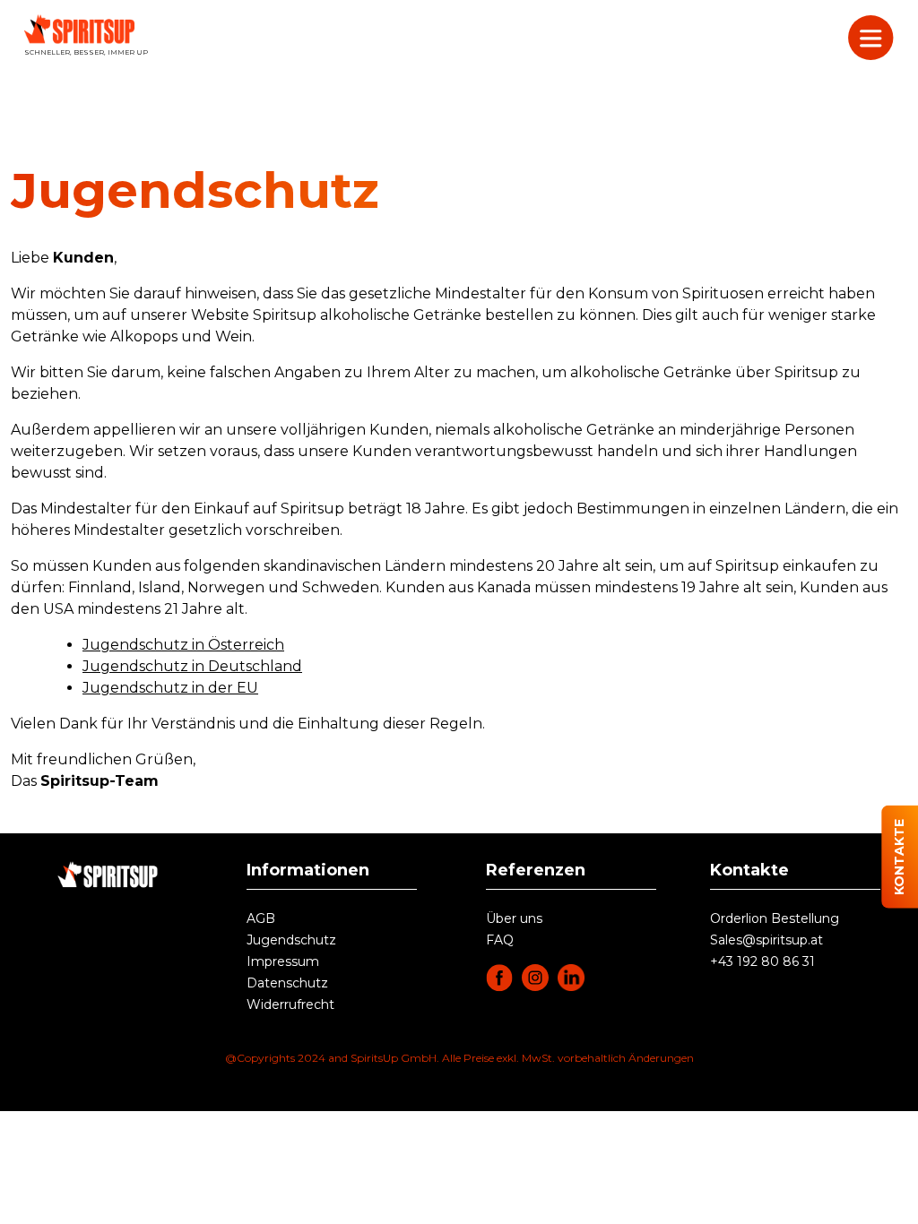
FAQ (500, 940)
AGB (261, 918)
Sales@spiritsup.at (766, 940)
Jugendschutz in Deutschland (192, 666)
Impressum (283, 961)
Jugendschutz (291, 940)
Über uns (514, 918)
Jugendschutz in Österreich (183, 644)
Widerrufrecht (290, 1004)
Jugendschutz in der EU (170, 687)
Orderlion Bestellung (774, 918)
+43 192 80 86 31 (762, 961)
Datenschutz (287, 983)
